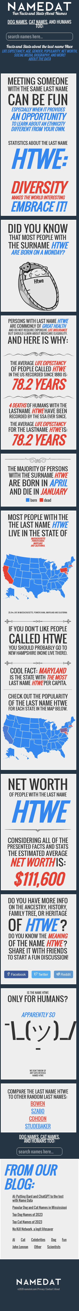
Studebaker (38, 1126)
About (57, 1289)
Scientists (53, 1246)
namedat (28, 1289)
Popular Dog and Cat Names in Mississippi (39, 1207)
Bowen (38, 1103)
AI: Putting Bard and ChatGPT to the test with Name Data (37, 1198)
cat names (38, 22)
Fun (64, 1239)
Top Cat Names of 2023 (27, 1221)
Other (37, 1246)
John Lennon (20, 1246)
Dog (53, 1239)
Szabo (37, 1111)
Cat (23, 1239)
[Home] (39, 1283)
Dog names (17, 22)
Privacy (41, 1289)
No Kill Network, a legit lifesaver (32, 1228)
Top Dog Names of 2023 (27, 1214)
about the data (39, 58)
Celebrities (38, 1239)
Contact (49, 1289)
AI (13, 1239)
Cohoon (38, 1118)
